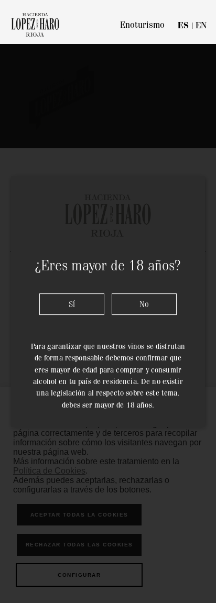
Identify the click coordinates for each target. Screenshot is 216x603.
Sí (72, 304)
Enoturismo (142, 24)
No (144, 304)
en (201, 25)
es (183, 25)
